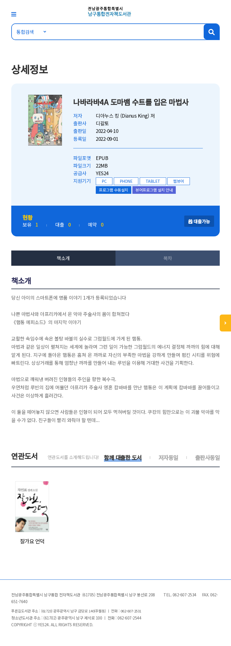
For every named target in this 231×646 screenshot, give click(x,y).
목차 (167, 258)
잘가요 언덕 (32, 541)
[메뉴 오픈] (225, 323)
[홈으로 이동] (109, 10)
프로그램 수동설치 (113, 190)
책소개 (63, 258)
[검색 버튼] (211, 31)
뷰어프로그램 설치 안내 (154, 190)
